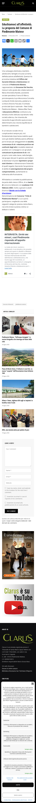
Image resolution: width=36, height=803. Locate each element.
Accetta (18, 785)
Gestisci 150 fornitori (9, 778)
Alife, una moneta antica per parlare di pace (15, 430)
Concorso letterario (8, 304)
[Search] (33, 3)
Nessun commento (25, 36)
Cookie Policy (7, 800)
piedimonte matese (21, 304)
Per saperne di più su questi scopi (25, 778)
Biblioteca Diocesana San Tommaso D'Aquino (17, 671)
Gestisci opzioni (18, 795)
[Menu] (3, 3)
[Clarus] (18, 3)
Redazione (4, 36)
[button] (33, 684)
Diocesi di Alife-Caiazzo (10, 668)
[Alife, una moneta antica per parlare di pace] (18, 418)
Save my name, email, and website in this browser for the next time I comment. (17, 490)
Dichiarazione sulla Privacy (19, 800)
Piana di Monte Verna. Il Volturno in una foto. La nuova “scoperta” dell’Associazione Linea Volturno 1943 (17, 371)
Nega (18, 790)
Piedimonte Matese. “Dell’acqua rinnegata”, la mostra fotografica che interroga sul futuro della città (17, 339)
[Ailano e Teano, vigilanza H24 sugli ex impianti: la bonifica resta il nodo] (18, 389)
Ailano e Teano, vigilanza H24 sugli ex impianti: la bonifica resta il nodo (17, 401)
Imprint (30, 800)
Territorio (5, 19)
